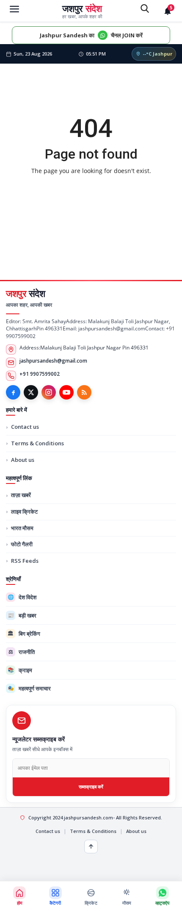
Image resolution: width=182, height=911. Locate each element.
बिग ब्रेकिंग (24, 633)
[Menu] (14, 8)
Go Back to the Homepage (91, 188)
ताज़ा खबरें (21, 495)
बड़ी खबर (22, 615)
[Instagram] (48, 392)
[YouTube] (66, 392)
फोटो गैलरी (22, 544)
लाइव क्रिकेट (24, 511)
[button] (55, 896)
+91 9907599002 (39, 373)
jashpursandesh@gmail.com (53, 360)
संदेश (25, 293)
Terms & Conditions (37, 443)
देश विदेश (22, 597)
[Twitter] (31, 392)
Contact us (25, 426)
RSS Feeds (25, 560)
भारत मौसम (22, 528)
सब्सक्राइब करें (91, 786)
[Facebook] (13, 392)
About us (22, 460)
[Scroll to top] (91, 846)
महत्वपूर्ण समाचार (29, 688)
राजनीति (21, 652)
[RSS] (84, 392)
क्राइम (20, 670)
